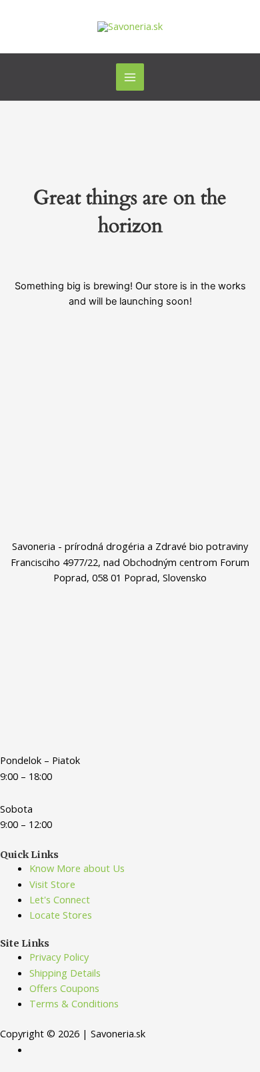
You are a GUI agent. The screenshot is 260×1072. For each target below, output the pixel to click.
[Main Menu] (130, 77)
